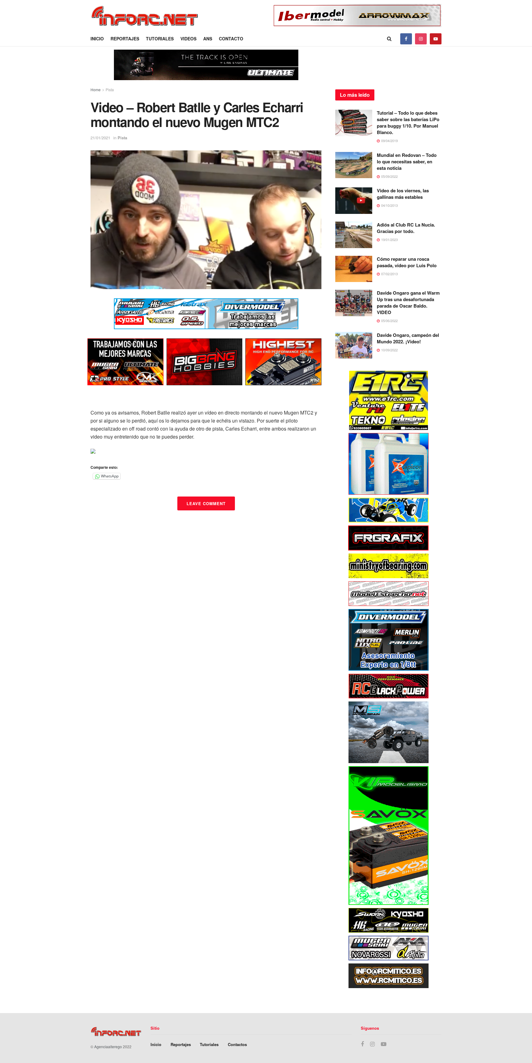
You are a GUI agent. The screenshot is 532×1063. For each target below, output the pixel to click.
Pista (110, 89)
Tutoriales (160, 38)
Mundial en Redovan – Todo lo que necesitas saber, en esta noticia (407, 161)
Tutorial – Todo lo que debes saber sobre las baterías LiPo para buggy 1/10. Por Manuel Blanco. (408, 122)
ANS (207, 38)
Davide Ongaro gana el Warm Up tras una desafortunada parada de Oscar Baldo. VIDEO (408, 302)
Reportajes (125, 38)
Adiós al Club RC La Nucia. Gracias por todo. (406, 228)
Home (96, 89)
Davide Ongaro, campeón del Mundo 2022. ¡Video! (408, 338)
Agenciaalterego (108, 1046)
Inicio (97, 38)
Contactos (237, 1044)
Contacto (231, 38)
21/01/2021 (100, 138)
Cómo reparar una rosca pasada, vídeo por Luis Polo (407, 262)
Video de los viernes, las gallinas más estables (403, 193)
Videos (188, 38)
